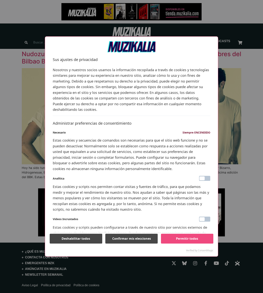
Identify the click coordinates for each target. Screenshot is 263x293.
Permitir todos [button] (187, 238)
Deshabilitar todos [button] (76, 238)
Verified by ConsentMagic (199, 250)
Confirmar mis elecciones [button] (131, 238)
